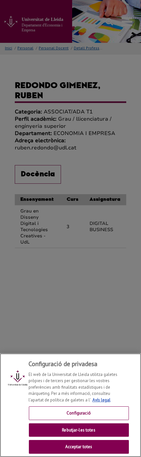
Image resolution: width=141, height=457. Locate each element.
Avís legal (101, 400)
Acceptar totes (78, 446)
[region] (70, 405)
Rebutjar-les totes (78, 430)
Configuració (79, 413)
